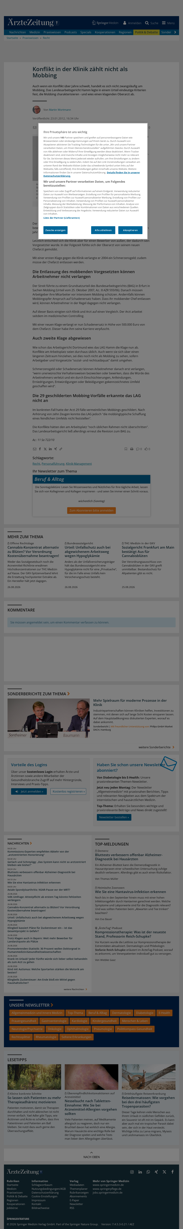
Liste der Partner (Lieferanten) (61, 217)
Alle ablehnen (103, 230)
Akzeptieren (130, 230)
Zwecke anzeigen (55, 230)
